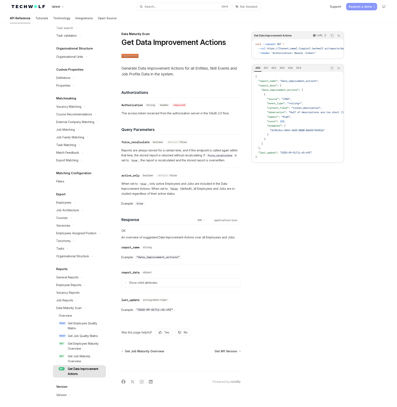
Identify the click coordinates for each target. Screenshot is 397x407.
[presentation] (82, 215)
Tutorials (41, 18)
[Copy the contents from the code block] (332, 35)
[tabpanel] (297, 117)
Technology (61, 18)
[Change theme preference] (383, 6)
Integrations (84, 18)
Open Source (107, 18)
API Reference (20, 18)
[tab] (258, 67)
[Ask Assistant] (338, 35)
